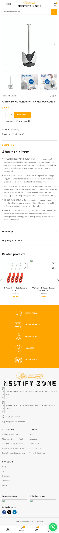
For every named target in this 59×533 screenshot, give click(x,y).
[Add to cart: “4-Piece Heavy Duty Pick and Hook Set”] (25, 267)
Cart (3, 471)
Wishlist (5, 485)
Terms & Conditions (37, 453)
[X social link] (13, 134)
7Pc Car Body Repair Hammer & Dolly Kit (43, 289)
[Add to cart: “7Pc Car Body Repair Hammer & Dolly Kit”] (53, 267)
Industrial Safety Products (12, 443)
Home (4, 96)
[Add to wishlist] (25, 263)
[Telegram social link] (23, 134)
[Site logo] (29, 4)
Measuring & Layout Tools (12, 439)
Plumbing (13, 96)
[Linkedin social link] (20, 134)
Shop (4, 466)
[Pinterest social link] (16, 134)
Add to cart (23, 114)
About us (33, 439)
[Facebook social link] (9, 134)
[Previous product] (50, 96)
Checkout (6, 476)
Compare (6, 480)
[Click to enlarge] (7, 67)
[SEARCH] (54, 12)
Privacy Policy (35, 448)
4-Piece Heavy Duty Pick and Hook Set (15, 289)
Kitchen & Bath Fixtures (11, 434)
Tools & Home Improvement (14, 453)
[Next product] (55, 96)
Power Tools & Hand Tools (13, 448)
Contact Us (34, 443)
